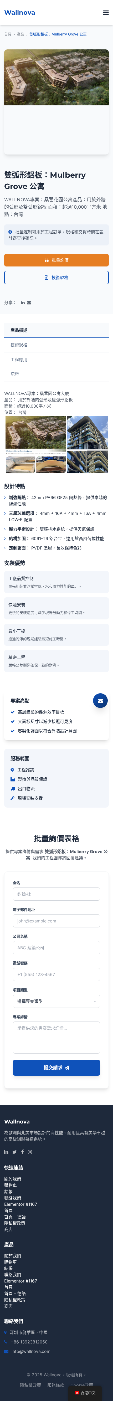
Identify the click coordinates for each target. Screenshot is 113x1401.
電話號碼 (20, 963)
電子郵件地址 (24, 909)
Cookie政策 (81, 1385)
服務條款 (55, 1385)
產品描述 (19, 330)
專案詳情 (20, 1016)
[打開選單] (106, 12)
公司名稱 (20, 936)
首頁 (8, 34)
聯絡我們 (12, 1197)
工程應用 (19, 359)
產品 (20, 34)
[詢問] (100, 700)
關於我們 (12, 1179)
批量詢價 (60, 260)
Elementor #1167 (20, 1204)
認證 (15, 374)
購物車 (10, 1185)
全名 (16, 882)
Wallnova (19, 12)
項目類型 (20, 990)
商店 (8, 1229)
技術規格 (59, 277)
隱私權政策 (14, 1223)
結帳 (8, 1191)
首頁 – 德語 (15, 1216)
